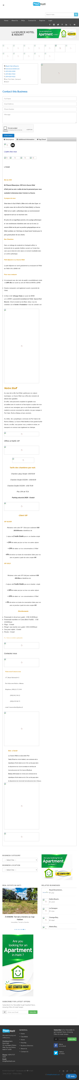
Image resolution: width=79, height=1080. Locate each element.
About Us (15, 20)
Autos (23, 1039)
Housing (23, 1042)
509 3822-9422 (10, 74)
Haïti (17, 763)
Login (50, 20)
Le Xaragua (53, 908)
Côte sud (28, 763)
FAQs (23, 20)
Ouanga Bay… (54, 917)
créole (19, 759)
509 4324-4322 (10, 76)
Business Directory (27, 1045)
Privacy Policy (17, 1073)
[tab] (9, 139)
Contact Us (32, 20)
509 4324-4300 (10, 71)
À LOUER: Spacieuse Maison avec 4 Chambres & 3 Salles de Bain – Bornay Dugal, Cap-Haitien (20, 919)
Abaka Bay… (53, 926)
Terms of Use (6, 1073)
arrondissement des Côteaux (33, 781)
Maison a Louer (23, 925)
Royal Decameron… (55, 890)
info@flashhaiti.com (8, 1061)
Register (42, 20)
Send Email (8, 135)
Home (6, 20)
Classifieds (24, 1036)
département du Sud (15, 766)
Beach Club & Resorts (12, 66)
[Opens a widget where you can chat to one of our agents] (71, 1076)
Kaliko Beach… (54, 899)
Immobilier (15, 925)
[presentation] (9, 139)
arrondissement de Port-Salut (17, 770)
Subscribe (33, 1012)
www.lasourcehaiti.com (12, 69)
